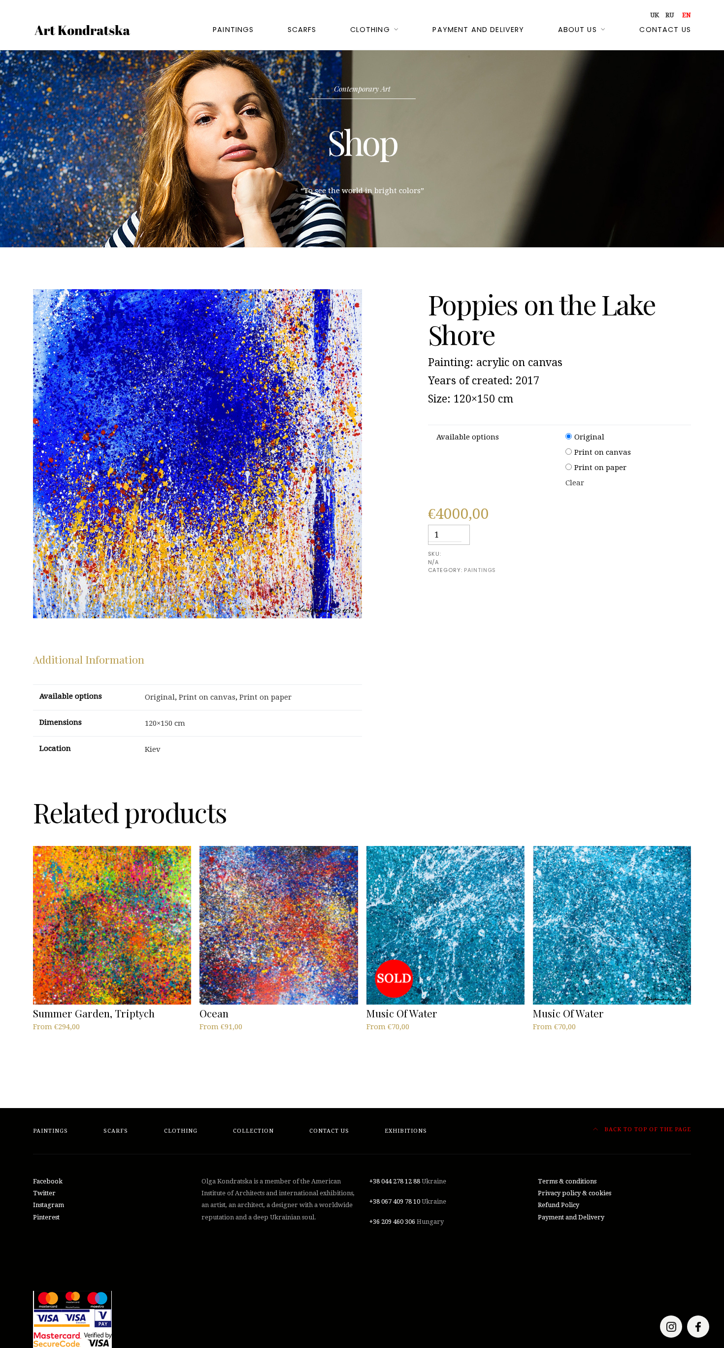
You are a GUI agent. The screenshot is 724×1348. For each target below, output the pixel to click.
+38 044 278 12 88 (394, 1181)
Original (589, 437)
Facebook (48, 1181)
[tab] (88, 660)
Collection (253, 1131)
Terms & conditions (567, 1181)
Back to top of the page (646, 1129)
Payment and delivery (478, 29)
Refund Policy (558, 1205)
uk (654, 15)
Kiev (153, 749)
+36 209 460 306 (392, 1221)
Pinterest (46, 1217)
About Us (577, 29)
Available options (467, 437)
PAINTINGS (480, 570)
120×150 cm (165, 723)
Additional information (88, 659)
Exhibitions (406, 1131)
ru (669, 15)
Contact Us (665, 29)
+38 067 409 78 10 (394, 1201)
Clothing (370, 29)
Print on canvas (602, 452)
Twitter (44, 1193)
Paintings (233, 29)
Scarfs (302, 29)
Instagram (48, 1205)
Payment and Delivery (571, 1217)
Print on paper (600, 467)
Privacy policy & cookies (574, 1193)
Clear (574, 482)
